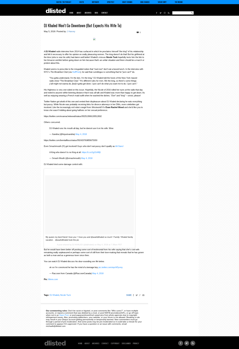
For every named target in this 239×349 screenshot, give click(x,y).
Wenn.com (53, 279)
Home (71, 12)
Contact (104, 12)
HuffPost (76, 72)
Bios (96, 12)
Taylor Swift (162, 2)
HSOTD (81, 2)
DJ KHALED (77, 244)
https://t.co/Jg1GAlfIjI (91, 152)
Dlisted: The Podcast (63, 2)
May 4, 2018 (81, 134)
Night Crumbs (127, 2)
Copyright (115, 343)
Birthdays (95, 2)
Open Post (110, 2)
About (79, 12)
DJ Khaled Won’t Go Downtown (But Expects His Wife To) (82, 25)
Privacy (136, 343)
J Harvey (71, 31)
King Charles (145, 2)
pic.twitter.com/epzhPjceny (110, 267)
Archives (88, 12)
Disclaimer (126, 343)
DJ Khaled (54, 295)
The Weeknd (179, 2)
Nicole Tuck (65, 295)
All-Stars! (119, 146)
